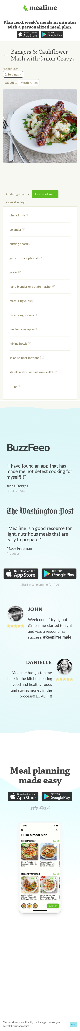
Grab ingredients (17, 194)
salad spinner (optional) (25, 357)
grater (14, 272)
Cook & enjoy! (15, 202)
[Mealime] (40, 8)
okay (73, 1024)
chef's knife (17, 215)
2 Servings (12, 74)
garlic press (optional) (24, 258)
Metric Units (29, 82)
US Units (11, 82)
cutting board (19, 243)
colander (15, 229)
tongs (13, 386)
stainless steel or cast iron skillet (31, 372)
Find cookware (45, 194)
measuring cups (20, 300)
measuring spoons (22, 315)
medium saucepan (22, 329)
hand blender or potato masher (31, 286)
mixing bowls (18, 343)
